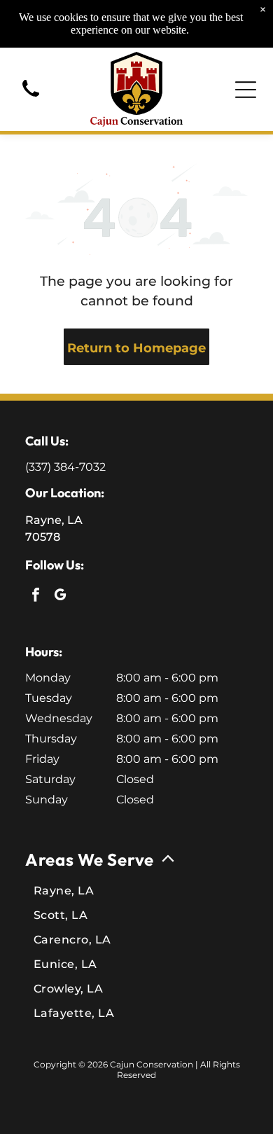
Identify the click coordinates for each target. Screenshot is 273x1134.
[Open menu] (245, 89)
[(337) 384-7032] (31, 98)
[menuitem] (136, 933)
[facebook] (35, 596)
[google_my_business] (60, 596)
